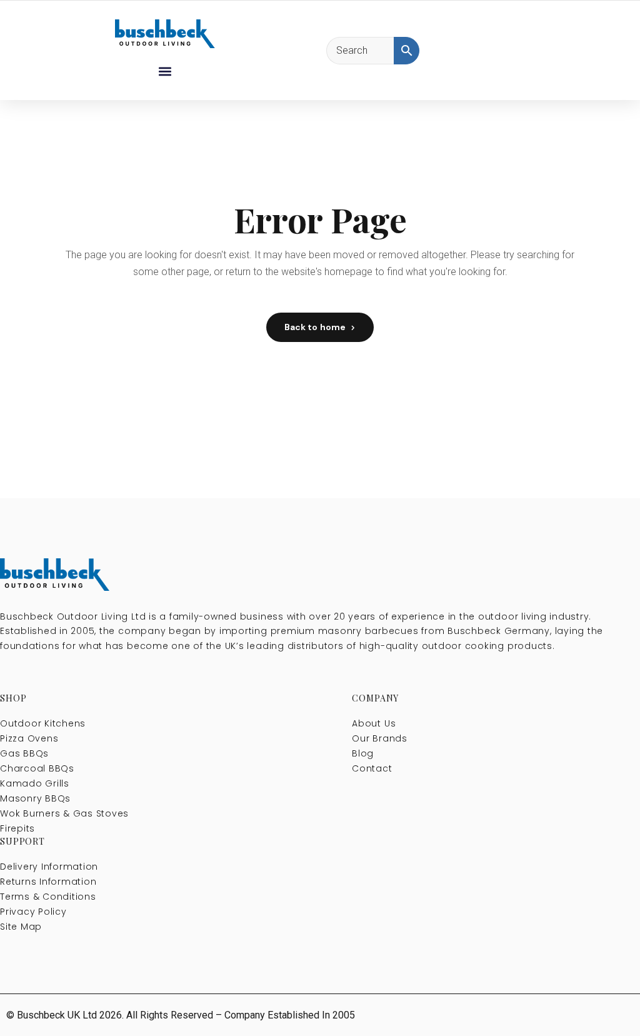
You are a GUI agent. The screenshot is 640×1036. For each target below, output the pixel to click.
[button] (164, 71)
